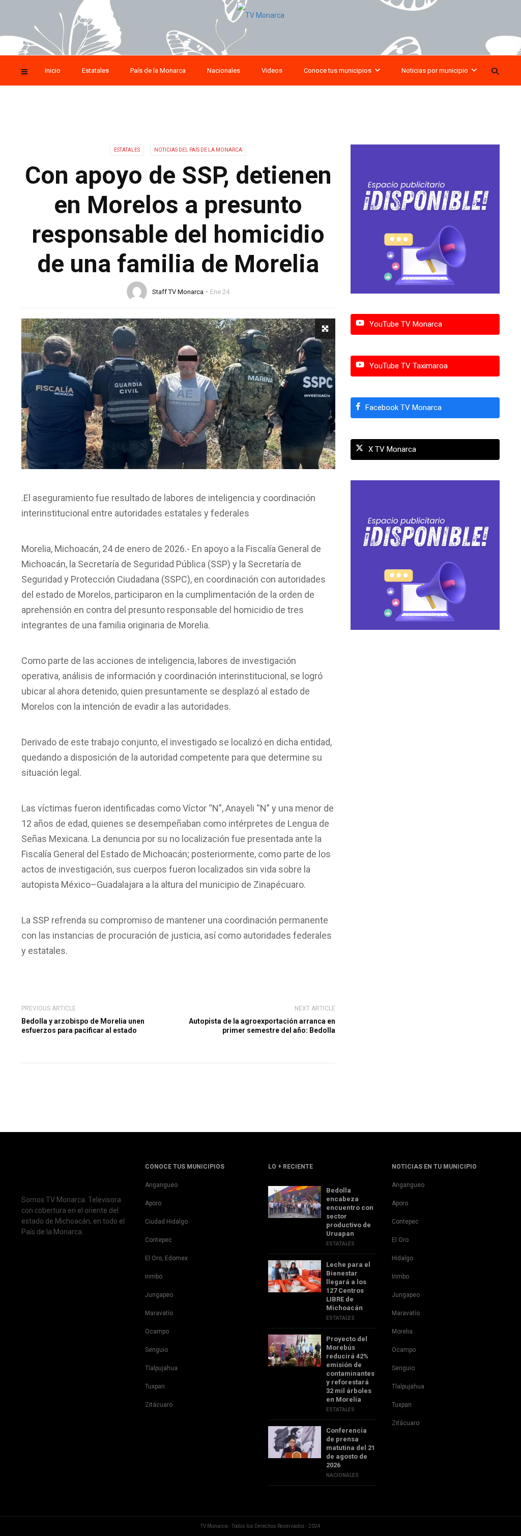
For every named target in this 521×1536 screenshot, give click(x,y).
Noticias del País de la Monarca (198, 150)
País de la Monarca (158, 70)
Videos (272, 70)
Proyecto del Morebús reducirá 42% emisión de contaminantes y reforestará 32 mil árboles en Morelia (350, 1369)
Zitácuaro (158, 1404)
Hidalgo (402, 1258)
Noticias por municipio (434, 70)
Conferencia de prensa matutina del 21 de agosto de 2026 (350, 1448)
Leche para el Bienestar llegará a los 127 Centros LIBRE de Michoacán (348, 1286)
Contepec (158, 1239)
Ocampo (157, 1331)
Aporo (153, 1203)
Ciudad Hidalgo (166, 1221)
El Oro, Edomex (166, 1258)
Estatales (95, 70)
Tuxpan (155, 1386)
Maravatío (159, 1313)
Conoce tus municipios (337, 70)
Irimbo (153, 1276)
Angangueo (161, 1185)
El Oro (400, 1239)
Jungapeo (159, 1294)
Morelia (402, 1331)
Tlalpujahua (161, 1368)
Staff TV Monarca (178, 292)
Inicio (53, 70)
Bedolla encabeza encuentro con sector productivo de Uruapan (349, 1211)
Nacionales (223, 70)
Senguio (156, 1349)
